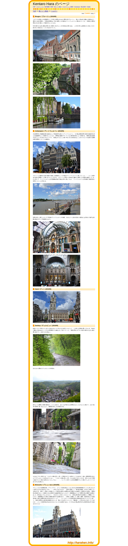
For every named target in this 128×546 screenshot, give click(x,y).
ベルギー (54, 11)
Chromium (77, 6)
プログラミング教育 (68, 6)
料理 (52, 6)
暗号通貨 (47, 6)
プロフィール (40, 6)
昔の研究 (83, 6)
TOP (34, 6)
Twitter (89, 6)
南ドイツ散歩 (57, 6)
